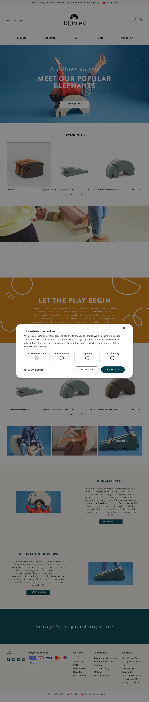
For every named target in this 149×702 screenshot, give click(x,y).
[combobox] (124, 327)
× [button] (128, 328)
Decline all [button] (86, 369)
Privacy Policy (40, 346)
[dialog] (74, 351)
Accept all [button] (113, 369)
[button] (33, 369)
